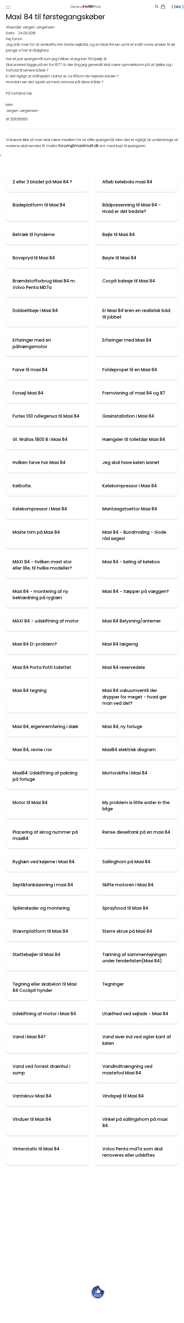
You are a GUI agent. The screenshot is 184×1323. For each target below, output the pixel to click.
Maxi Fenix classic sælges (28, 1272)
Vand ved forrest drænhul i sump (41, 1069)
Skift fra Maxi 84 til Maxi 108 (30, 1184)
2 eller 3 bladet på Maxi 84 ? (42, 182)
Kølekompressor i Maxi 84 (129, 486)
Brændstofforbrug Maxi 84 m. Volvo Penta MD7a (44, 284)
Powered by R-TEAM (113, 1317)
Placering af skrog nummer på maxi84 (45, 835)
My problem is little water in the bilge (136, 806)
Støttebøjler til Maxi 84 (36, 955)
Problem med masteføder (29, 1243)
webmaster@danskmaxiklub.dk (92, 1305)
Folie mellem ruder (21, 1203)
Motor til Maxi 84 (30, 803)
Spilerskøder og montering (41, 908)
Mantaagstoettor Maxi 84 (129, 509)
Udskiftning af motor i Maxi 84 (44, 1014)
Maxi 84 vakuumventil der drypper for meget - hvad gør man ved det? (134, 697)
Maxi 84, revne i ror (32, 750)
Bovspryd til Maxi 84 (34, 258)
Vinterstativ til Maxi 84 (36, 1149)
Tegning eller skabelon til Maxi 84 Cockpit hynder (45, 987)
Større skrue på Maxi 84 (127, 931)
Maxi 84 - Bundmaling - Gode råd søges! (134, 535)
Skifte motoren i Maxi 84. (128, 885)
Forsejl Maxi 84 (28, 393)
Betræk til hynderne (34, 235)
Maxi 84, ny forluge (122, 727)
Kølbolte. (22, 486)
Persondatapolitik (99, 1313)
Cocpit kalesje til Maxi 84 (128, 281)
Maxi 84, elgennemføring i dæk (45, 727)
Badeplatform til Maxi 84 (39, 205)
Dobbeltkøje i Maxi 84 (35, 311)
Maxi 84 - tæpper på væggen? (135, 591)
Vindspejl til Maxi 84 (123, 1096)
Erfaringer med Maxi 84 (126, 340)
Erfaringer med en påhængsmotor (32, 343)
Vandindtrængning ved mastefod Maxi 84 (127, 1069)
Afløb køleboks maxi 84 (127, 182)
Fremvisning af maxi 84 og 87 (133, 393)
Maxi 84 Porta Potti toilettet (42, 667)
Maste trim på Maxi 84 (36, 532)
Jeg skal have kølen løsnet (130, 463)
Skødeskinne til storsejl (25, 1233)
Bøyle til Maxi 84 (119, 258)
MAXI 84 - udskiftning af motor (46, 621)
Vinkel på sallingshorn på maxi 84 (134, 1122)
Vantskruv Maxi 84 (32, 1096)
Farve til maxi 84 (30, 370)
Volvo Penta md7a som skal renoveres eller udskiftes (132, 1152)
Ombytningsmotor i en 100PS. (32, 1262)
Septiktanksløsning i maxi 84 (43, 885)
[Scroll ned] (1, 155)
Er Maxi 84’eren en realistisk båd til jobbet (136, 314)
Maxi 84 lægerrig (120, 644)
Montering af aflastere (25, 1194)
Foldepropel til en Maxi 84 (129, 370)
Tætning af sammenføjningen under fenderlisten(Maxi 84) (134, 958)
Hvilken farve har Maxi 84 (39, 463)
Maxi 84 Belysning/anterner (131, 621)
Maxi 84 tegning (29, 691)
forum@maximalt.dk (78, 145)
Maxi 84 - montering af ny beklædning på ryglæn (40, 594)
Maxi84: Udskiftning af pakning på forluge (45, 776)
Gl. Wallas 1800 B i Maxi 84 (40, 439)
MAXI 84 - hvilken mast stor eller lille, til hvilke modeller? (42, 565)
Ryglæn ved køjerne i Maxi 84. (44, 862)
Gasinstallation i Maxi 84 (128, 416)
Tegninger (113, 984)
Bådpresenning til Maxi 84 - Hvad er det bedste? (131, 208)
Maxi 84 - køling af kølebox (131, 562)
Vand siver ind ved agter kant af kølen (136, 1040)
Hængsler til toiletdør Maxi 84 (133, 439)
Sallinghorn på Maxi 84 (126, 862)
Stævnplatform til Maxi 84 (40, 931)
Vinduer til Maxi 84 (32, 1119)
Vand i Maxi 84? (29, 1037)
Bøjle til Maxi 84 (118, 235)
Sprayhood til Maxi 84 (125, 908)
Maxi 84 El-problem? (35, 644)
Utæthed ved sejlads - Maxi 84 (135, 1014)
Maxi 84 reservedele (123, 667)
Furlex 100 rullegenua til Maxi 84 (46, 416)
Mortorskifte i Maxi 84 (124, 773)
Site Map (78, 1313)
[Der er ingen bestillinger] (163, 7)
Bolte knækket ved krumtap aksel (36, 1213)
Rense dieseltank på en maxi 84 (136, 832)
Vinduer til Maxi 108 (22, 1223)
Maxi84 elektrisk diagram (129, 750)
